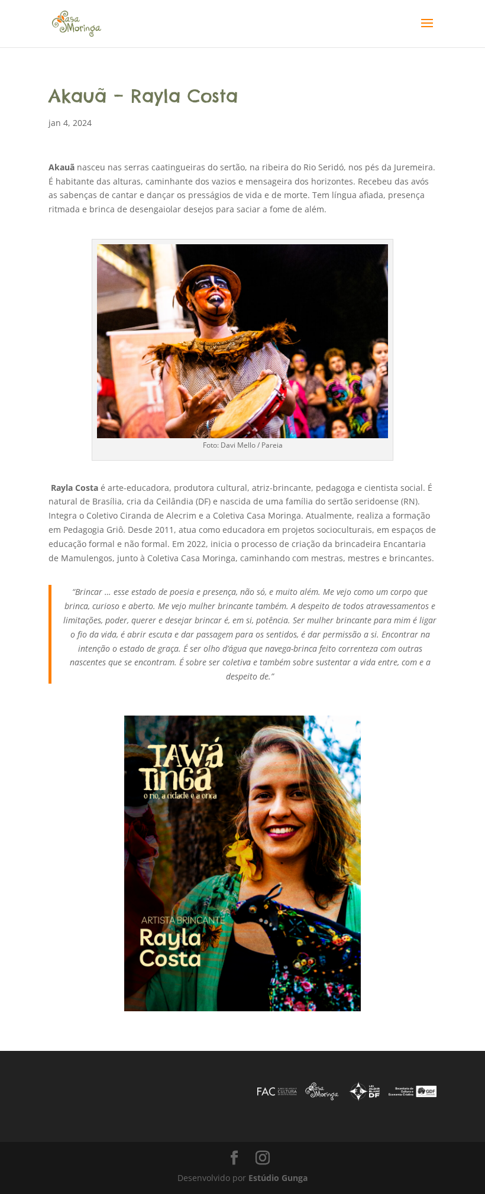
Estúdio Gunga (278, 1177)
